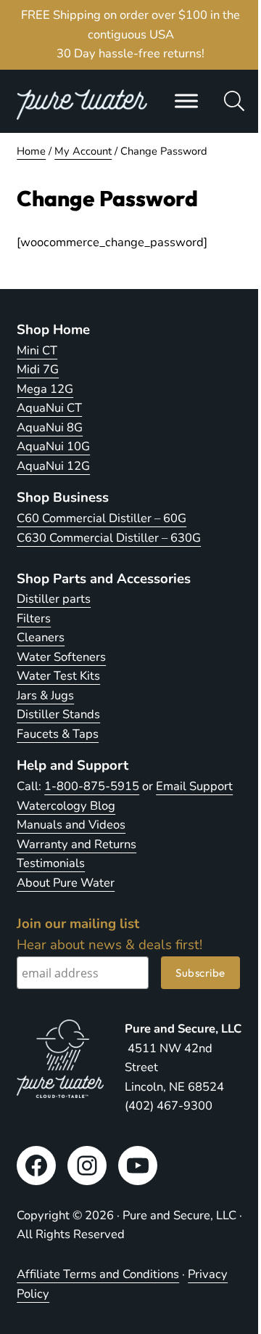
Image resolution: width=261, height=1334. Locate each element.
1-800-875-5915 (91, 786)
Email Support (194, 786)
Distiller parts (54, 598)
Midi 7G (38, 369)
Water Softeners (61, 656)
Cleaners (41, 637)
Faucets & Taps (58, 733)
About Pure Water (66, 882)
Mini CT (37, 350)
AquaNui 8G (50, 427)
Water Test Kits (58, 675)
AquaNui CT (49, 407)
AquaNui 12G (53, 465)
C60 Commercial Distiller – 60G (101, 518)
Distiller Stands (58, 714)
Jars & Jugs (45, 695)
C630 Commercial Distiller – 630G (109, 537)
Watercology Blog (66, 805)
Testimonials (51, 863)
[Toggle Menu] (186, 101)
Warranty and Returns (76, 844)
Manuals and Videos (71, 824)
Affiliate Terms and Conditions (98, 1274)
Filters (34, 618)
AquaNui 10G (53, 446)
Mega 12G (45, 389)
